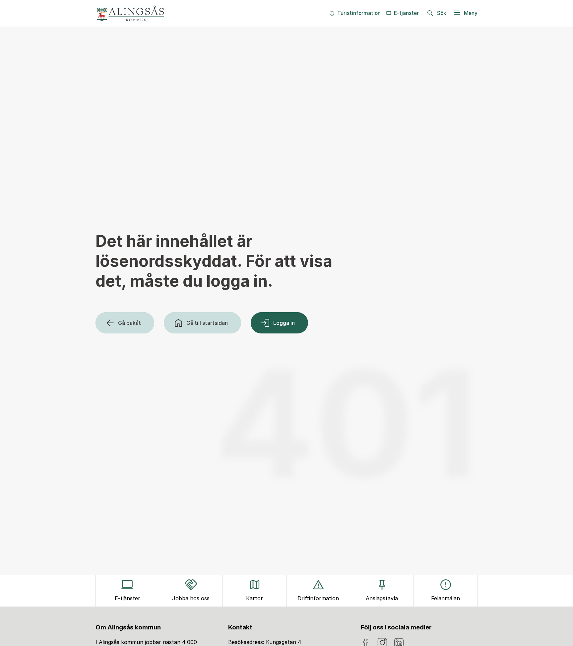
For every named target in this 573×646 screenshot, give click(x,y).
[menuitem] (355, 13)
